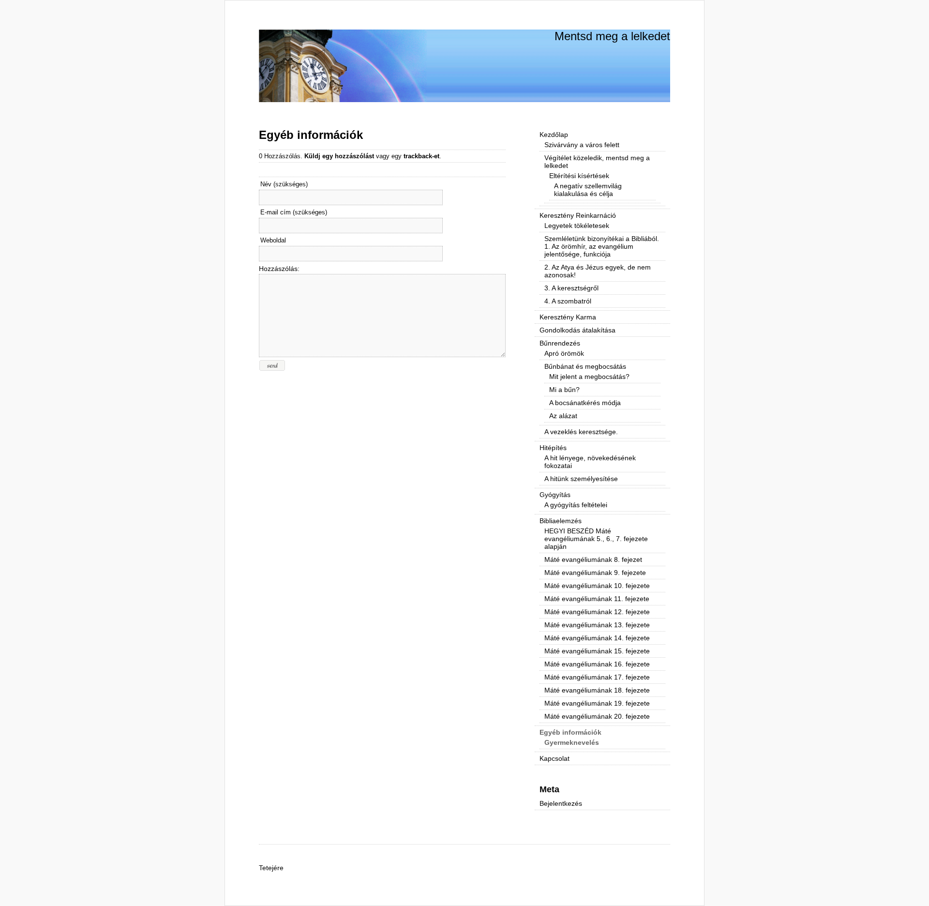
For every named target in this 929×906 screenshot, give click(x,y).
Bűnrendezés (559, 343)
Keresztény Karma (567, 317)
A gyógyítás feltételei (575, 505)
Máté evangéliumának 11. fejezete (596, 599)
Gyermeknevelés (571, 742)
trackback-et (421, 156)
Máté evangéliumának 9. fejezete (595, 572)
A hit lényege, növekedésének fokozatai (590, 461)
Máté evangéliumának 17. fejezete (597, 677)
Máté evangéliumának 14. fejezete (597, 638)
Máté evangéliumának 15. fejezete (597, 651)
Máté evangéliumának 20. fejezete (597, 716)
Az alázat (563, 416)
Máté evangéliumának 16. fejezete (597, 664)
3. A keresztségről (571, 288)
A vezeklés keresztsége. (581, 432)
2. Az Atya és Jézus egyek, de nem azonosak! (597, 271)
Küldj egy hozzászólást (339, 156)
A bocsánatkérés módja (585, 403)
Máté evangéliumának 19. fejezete (597, 703)
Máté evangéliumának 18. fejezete (597, 690)
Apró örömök (564, 353)
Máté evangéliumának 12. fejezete (597, 612)
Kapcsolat (554, 758)
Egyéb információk (311, 134)
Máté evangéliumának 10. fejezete (597, 585)
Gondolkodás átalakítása (577, 330)
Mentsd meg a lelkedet (612, 36)
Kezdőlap (553, 134)
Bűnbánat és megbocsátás (585, 366)
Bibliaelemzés (560, 521)
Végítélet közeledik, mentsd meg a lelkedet (597, 161)
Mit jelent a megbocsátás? (589, 376)
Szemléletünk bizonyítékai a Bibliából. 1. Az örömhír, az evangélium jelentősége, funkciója (601, 246)
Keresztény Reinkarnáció (577, 215)
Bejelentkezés (560, 803)
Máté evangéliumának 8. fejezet (593, 559)
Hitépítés (553, 448)
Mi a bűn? (564, 389)
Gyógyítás (554, 494)
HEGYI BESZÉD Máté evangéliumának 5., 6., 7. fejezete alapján (596, 538)
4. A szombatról (567, 301)
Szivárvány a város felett (581, 145)
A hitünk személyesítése (581, 479)
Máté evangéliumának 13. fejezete (597, 625)
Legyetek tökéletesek (576, 225)
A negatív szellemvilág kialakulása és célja (588, 189)
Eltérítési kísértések (579, 176)
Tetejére (271, 868)
